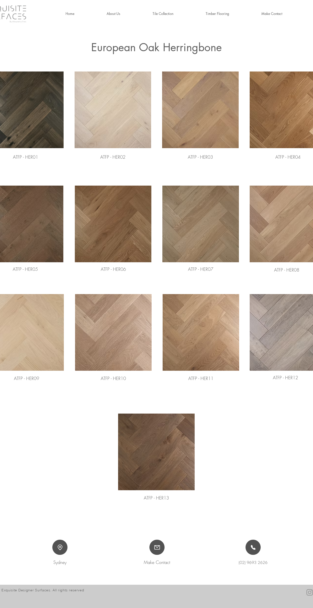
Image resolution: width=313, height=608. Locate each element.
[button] (217, 14)
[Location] (59, 547)
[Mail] (157, 547)
